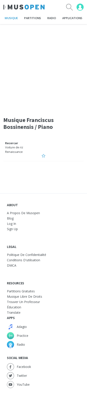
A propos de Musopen (23, 213)
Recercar (11, 143)
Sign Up (12, 229)
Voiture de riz (14, 147)
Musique (11, 18)
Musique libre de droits (24, 296)
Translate (14, 312)
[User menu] (80, 7)
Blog (10, 218)
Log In (11, 223)
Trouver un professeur (23, 302)
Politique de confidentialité (26, 255)
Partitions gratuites (21, 291)
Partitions (32, 18)
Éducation (14, 307)
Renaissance (14, 152)
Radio (51, 18)
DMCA (11, 265)
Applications (72, 18)
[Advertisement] (43, 67)
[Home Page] (24, 7)
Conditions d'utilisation (23, 260)
